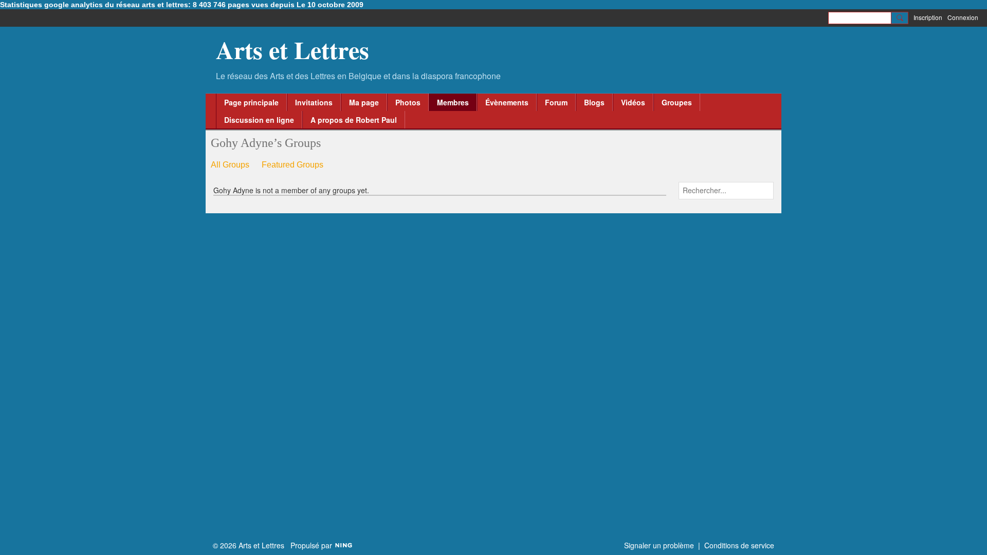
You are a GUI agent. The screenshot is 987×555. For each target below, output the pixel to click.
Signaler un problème (659, 545)
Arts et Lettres (292, 49)
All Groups (230, 164)
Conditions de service (739, 545)
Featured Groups (292, 164)
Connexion (962, 17)
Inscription (927, 17)
